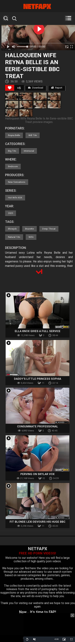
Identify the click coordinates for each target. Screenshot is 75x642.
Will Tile (32, 135)
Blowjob (12, 228)
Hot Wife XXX (15, 197)
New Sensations (16, 182)
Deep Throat (49, 228)
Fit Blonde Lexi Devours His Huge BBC (37, 521)
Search (6, 18)
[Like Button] (9, 88)
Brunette (29, 228)
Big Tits (12, 151)
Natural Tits (14, 237)
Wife (31, 237)
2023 (10, 213)
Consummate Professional (37, 426)
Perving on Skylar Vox (37, 474)
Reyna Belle (14, 135)
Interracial (29, 151)
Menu (68, 18)
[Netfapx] (37, 6)
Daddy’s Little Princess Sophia (37, 378)
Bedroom (13, 166)
